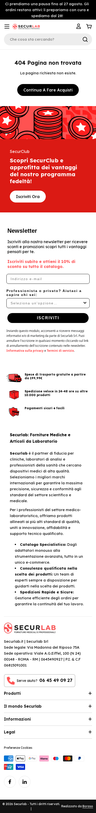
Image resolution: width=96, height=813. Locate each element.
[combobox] (46, 303)
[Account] (79, 26)
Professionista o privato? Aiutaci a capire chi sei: (44, 293)
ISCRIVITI (48, 318)
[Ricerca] (85, 39)
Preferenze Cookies (18, 748)
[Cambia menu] (7, 26)
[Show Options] (84, 303)
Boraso (87, 806)
